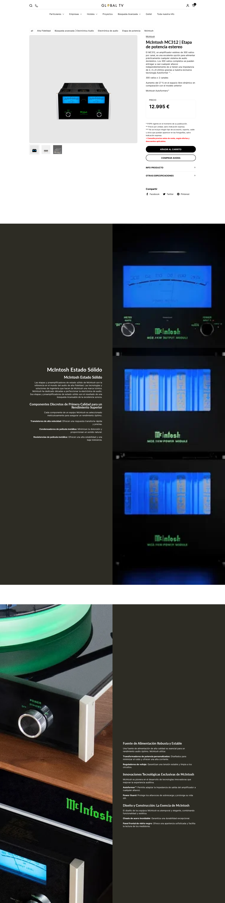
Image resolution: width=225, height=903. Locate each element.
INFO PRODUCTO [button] (154, 167)
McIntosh (148, 30)
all (32, 30)
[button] (30, 5)
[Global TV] (112, 5)
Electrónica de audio (108, 30)
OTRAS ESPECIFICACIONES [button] (160, 175)
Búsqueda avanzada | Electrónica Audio (74, 30)
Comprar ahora (170, 158)
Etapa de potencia (131, 30)
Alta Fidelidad (44, 30)
